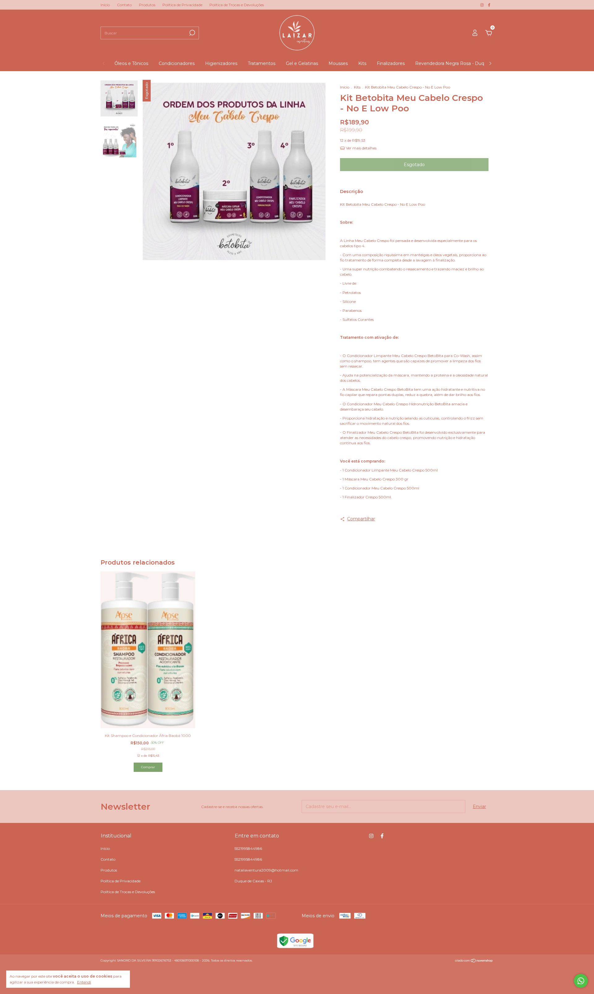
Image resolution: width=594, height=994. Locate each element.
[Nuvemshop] (474, 961)
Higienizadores (221, 63)
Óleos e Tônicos (131, 63)
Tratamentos (261, 63)
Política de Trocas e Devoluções (236, 4)
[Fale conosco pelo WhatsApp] (581, 981)
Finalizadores (391, 63)
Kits (362, 63)
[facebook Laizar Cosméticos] (489, 4)
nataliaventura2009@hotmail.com (266, 870)
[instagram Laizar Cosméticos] (482, 4)
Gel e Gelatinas (302, 63)
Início (105, 4)
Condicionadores (177, 63)
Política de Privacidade (182, 4)
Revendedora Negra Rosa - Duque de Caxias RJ (466, 63)
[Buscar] (191, 33)
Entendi (84, 982)
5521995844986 (248, 848)
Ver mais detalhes (361, 148)
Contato (124, 4)
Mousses (338, 63)
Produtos (147, 4)
